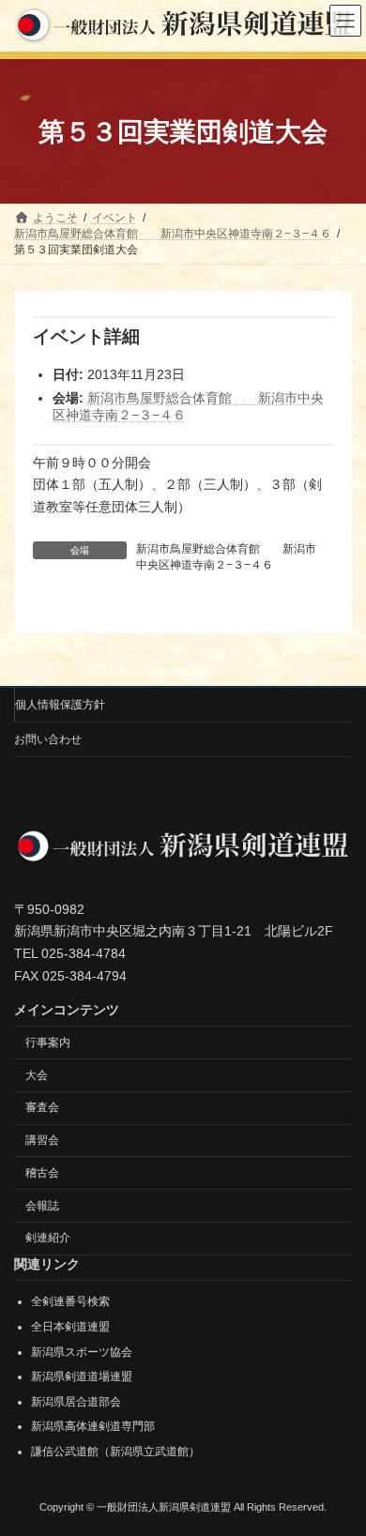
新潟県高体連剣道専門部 (93, 1427)
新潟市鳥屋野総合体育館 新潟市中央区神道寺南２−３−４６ (226, 556)
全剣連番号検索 (70, 1302)
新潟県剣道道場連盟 (81, 1377)
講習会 (42, 1140)
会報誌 (42, 1205)
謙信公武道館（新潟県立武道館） (115, 1451)
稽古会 (42, 1172)
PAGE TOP (338, 1469)
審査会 (42, 1108)
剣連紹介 (47, 1238)
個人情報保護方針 (60, 704)
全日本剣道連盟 (70, 1326)
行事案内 (47, 1042)
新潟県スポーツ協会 (81, 1352)
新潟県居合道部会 (76, 1401)
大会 (36, 1075)
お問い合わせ (48, 739)
